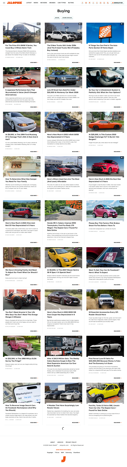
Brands (52, 3)
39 (39, 290)
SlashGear (76, 452)
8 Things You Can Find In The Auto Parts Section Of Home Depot (103, 46)
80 (39, 337)
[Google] (104, 2)
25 (122, 201)
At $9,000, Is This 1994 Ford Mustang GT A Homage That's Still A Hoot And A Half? (21, 136)
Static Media (53, 445)
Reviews (43, 3)
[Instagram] (100, 2)
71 (39, 113)
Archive (60, 442)
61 (122, 68)
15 (81, 290)
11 (39, 201)
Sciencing (69, 452)
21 (122, 290)
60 (81, 248)
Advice (57, 17)
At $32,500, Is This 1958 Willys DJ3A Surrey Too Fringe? (20, 359)
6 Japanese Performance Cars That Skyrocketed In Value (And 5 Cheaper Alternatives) (21, 92)
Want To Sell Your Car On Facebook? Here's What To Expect (104, 271)
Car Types (62, 3)
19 (81, 384)
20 (81, 68)
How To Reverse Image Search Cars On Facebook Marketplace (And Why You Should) (20, 407)
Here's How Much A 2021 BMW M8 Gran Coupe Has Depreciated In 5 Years (61, 314)
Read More (33, 62)
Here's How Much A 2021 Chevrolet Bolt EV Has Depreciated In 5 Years (20, 224)
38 (122, 248)
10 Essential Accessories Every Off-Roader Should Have (104, 313)
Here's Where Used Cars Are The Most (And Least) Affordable (63, 180)
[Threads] (97, 2)
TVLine (57, 452)
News (36, 3)
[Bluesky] (86, 2)
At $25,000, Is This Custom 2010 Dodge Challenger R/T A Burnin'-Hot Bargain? (104, 136)
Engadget (50, 452)
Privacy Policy (71, 442)
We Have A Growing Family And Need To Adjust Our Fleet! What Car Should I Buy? (21, 272)
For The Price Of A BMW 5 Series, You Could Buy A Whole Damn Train (21, 46)
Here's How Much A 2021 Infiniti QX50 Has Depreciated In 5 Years (63, 135)
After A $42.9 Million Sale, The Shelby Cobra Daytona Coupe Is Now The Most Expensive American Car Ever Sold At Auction (63, 362)
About (52, 442)
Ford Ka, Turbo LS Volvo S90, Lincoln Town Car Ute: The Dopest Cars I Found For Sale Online (104, 407)
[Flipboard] (89, 2)
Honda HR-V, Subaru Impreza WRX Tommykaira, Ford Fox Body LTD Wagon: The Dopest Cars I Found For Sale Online (62, 226)
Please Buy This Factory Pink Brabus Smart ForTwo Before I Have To (104, 224)
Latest (29, 3)
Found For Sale (67, 17)
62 (122, 337)
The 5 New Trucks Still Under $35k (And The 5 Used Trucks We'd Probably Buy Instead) (63, 47)
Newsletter (118, 3)
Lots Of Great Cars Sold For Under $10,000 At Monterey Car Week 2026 (62, 91)
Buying (71, 3)
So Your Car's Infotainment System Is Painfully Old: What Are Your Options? (105, 91)
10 (39, 68)
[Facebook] (82, 2)
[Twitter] (93, 2)
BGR (62, 452)
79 (122, 113)
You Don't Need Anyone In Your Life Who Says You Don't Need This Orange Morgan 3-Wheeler (21, 314)
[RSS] (108, 2)
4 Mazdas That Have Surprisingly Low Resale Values (63, 406)
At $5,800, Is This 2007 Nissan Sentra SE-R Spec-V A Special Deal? (63, 271)
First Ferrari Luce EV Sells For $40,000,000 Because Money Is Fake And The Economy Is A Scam (104, 360)
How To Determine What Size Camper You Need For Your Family (21, 180)
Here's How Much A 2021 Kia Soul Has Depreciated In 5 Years (105, 180)
